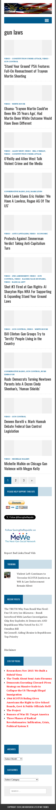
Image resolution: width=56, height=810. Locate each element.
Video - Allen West (14, 151)
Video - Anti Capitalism (16, 233)
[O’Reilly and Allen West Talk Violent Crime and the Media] (28, 145)
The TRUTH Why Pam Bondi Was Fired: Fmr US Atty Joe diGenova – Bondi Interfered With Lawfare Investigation (26, 613)
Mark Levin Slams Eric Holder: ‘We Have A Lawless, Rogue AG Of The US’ (27, 200)
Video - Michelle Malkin (16, 459)
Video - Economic (39, 233)
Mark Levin (36, 191)
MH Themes (44, 807)
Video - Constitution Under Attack (22, 58)
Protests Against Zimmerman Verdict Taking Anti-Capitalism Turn (24, 243)
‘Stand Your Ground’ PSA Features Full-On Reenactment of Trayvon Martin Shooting (26, 70)
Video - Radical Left (14, 282)
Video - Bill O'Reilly (35, 151)
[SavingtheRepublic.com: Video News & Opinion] (28, 8)
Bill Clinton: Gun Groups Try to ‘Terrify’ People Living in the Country (24, 338)
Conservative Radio (14, 191)
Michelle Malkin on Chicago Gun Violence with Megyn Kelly (25, 466)
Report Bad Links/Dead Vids (19, 553)
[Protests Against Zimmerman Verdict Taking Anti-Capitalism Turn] (28, 228)
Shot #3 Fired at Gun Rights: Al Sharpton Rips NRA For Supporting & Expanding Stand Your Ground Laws (27, 294)
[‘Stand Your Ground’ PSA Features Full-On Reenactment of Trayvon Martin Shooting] (28, 53)
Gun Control (33, 371)
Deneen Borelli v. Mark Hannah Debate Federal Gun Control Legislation (25, 426)
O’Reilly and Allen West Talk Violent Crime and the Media (23, 161)
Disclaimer (10, 650)
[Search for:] (28, 790)
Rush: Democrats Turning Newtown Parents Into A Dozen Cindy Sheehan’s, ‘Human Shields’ (27, 383)
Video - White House (14, 104)
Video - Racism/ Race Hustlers (29, 279)
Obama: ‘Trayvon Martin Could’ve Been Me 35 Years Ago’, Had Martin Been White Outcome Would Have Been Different (28, 116)
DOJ (28, 191)
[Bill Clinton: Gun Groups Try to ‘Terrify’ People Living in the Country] (28, 324)
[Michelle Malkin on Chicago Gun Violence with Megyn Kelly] (28, 454)
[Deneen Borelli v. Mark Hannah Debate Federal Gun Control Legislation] (28, 411)
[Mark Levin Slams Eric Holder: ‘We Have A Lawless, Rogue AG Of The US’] (28, 186)
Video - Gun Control (15, 329)
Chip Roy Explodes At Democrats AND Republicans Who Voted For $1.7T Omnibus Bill (25, 624)
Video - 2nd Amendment (16, 276)
